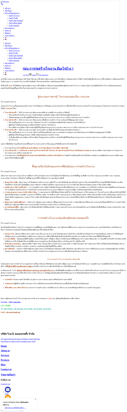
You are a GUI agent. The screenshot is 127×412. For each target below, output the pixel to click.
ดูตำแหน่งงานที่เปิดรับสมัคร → (15, 408)
